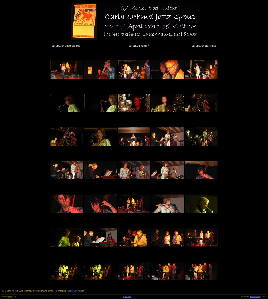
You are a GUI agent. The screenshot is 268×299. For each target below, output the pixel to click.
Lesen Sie (72, 291)
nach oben (127, 297)
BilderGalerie (255, 297)
